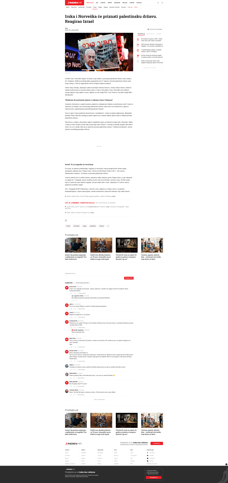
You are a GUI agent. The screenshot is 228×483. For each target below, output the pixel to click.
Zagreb (106, 7)
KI (67, 383)
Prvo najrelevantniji (82, 283)
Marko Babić (73, 373)
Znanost (123, 7)
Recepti (116, 455)
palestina (93, 226)
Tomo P (71, 312)
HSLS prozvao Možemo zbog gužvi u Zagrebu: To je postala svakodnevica (152, 45)
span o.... (72, 304)
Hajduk (83, 458)
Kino (131, 458)
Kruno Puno (72, 286)
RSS (131, 463)
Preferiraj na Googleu (156, 29)
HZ (67, 352)
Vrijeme (132, 461)
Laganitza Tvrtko (78, 296)
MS (67, 339)
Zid (97, 2)
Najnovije (74, 7)
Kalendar (130, 7)
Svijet (95, 7)
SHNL (83, 461)
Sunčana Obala (73, 390)
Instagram (152, 458)
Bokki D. (71, 365)
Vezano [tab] (158, 34)
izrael (68, 226)
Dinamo (83, 455)
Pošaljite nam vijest (152, 463)
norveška (76, 226)
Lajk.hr (116, 458)
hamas (101, 226)
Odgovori (116, 463)
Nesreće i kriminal (114, 7)
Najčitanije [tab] (150, 34)
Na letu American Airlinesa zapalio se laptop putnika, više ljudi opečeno (152, 56)
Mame (99, 463)
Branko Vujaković (78, 330)
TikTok (151, 461)
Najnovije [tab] (141, 34)
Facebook (152, 452)
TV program (133, 455)
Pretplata (90, 2)
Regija (100, 7)
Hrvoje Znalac (73, 350)
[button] (67, 244)
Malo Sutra (72, 338)
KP (67, 288)
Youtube (151, 455)
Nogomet (83, 452)
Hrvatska (88, 7)
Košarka (83, 463)
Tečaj (131, 452)
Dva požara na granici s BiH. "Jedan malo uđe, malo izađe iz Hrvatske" (151, 39)
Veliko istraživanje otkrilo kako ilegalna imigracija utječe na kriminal (152, 61)
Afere (136, 7)
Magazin (100, 450)
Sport (110, 2)
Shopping (100, 452)
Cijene (131, 2)
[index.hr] (74, 2)
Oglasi (124, 2)
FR (67, 322)
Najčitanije (81, 7)
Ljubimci (100, 458)
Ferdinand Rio (73, 321)
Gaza (84, 226)
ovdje (107, 207)
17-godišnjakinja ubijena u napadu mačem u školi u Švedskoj (151, 50)
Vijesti (102, 2)
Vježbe (116, 461)
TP (67, 313)
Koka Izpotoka (73, 381)
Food (99, 461)
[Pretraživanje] (161, 2)
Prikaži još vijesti (149, 67)
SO (67, 305)
